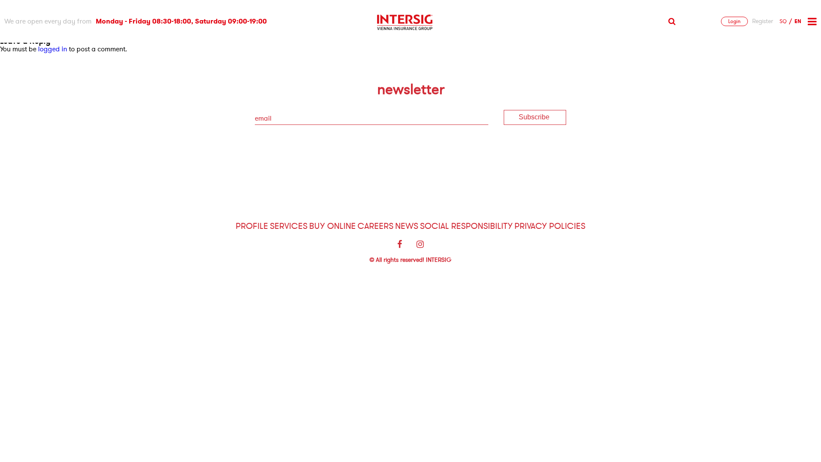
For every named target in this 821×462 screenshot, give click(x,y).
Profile (252, 226)
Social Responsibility (466, 226)
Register (762, 21)
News (406, 226)
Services (288, 226)
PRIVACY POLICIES (549, 226)
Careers (375, 226)
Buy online (332, 226)
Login (734, 21)
